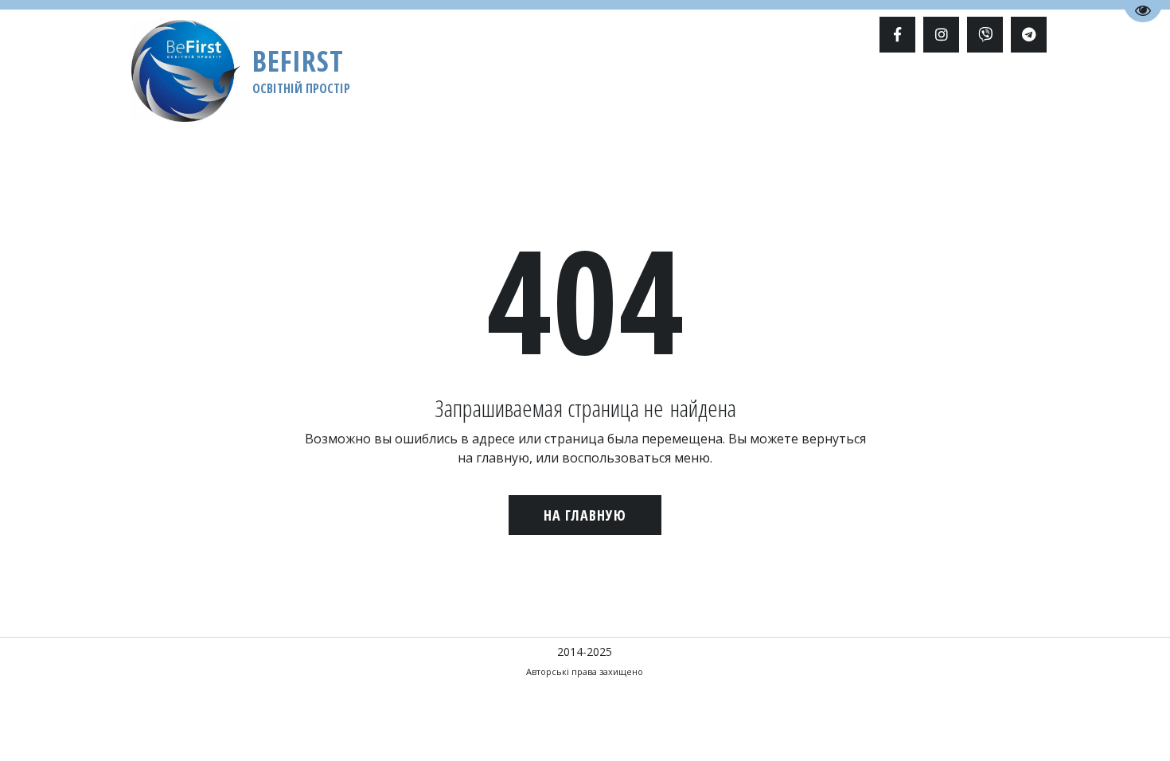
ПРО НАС (832, 93)
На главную (585, 515)
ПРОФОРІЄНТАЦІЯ (608, 93)
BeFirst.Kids (712, 93)
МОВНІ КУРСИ (503, 93)
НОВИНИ (895, 93)
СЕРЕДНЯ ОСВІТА (401, 93)
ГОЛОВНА (216, 93)
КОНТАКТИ (963, 93)
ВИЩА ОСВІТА (297, 93)
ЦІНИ (779, 93)
